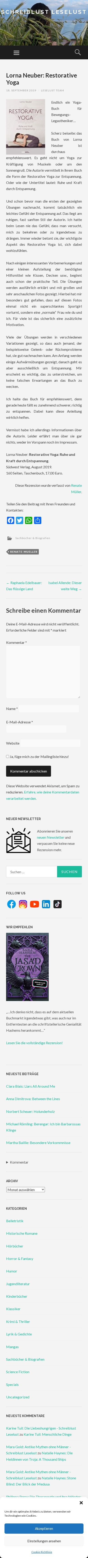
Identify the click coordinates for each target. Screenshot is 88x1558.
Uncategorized (17, 1397)
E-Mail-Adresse (19, 722)
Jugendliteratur (18, 1284)
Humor (11, 1271)
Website (12, 743)
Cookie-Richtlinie (41, 1552)
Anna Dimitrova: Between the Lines (33, 1098)
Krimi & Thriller (18, 1321)
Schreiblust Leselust (44, 12)
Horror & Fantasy (19, 1258)
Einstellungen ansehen (44, 1541)
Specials (12, 1384)
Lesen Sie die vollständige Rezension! (34, 1043)
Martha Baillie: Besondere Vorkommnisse (38, 1142)
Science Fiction (17, 1372)
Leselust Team (52, 90)
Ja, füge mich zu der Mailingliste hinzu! (39, 756)
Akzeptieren (44, 1528)
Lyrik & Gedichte (19, 1334)
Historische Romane (21, 1233)
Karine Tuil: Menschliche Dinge (48, 1434)
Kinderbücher (16, 1296)
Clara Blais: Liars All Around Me (30, 1086)
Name (12, 708)
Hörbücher (14, 1246)
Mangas (12, 1347)
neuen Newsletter (50, 837)
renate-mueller (23, 551)
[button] (81, 1502)
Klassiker (13, 1309)
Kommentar (16, 642)
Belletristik (14, 1221)
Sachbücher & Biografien (32, 538)
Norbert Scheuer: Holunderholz (30, 1111)
